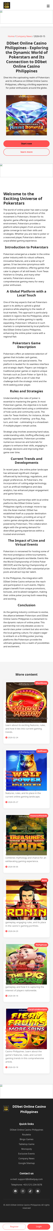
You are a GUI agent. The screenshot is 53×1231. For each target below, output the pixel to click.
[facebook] (15, 1191)
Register (14, 1226)
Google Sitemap (26, 1163)
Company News (24, 36)
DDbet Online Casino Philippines (26, 1129)
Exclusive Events (26, 1153)
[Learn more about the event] (26, 22)
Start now (26, 143)
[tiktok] (30, 1191)
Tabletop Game (26, 1144)
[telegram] (37, 1191)
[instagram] (23, 1191)
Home (11, 36)
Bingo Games (26, 1139)
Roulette (26, 1134)
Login (39, 1226)
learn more (26, 151)
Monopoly (26, 1148)
